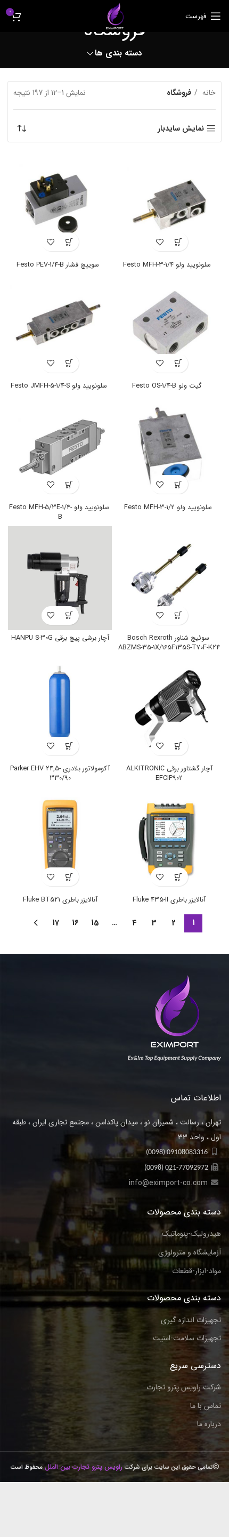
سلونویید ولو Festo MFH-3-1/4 (169, 265)
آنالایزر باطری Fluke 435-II (169, 900)
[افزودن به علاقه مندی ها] (160, 241)
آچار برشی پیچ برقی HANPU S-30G (60, 638)
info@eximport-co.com (168, 1183)
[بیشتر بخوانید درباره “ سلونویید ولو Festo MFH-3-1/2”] (178, 484)
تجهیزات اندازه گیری (191, 1320)
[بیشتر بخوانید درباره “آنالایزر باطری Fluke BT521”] (69, 876)
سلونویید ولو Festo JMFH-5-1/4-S (60, 386)
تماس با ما (205, 1406)
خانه (208, 93)
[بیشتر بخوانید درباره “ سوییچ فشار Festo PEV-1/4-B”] (69, 241)
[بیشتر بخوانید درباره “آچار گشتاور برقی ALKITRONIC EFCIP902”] (178, 746)
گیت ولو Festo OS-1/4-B (169, 386)
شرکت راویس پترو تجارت (183, 1387)
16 (75, 923)
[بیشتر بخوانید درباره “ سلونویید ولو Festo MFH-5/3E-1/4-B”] (69, 484)
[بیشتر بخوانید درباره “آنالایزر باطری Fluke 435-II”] (178, 876)
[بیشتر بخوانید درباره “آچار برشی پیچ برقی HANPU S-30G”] (69, 615)
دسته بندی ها (118, 54)
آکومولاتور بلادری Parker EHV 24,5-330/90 (60, 773)
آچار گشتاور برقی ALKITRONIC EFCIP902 (169, 773)
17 (55, 923)
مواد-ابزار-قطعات (196, 1271)
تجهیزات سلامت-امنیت (187, 1338)
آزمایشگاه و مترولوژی (189, 1253)
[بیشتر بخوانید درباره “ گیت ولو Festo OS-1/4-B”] (178, 363)
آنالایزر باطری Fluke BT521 (60, 900)
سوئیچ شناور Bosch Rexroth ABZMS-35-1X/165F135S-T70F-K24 (169, 643)
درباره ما (209, 1424)
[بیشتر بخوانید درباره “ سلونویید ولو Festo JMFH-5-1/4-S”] (69, 363)
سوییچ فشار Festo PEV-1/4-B (60, 265)
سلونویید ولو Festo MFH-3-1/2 (169, 507)
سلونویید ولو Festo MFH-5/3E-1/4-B (60, 512)
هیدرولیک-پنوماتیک (191, 1234)
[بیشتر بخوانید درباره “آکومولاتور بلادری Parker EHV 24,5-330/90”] (69, 746)
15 (95, 923)
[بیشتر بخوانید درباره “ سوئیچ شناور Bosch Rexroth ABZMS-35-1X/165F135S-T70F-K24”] (178, 615)
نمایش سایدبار (181, 128)
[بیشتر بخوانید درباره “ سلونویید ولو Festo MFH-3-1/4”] (178, 241)
